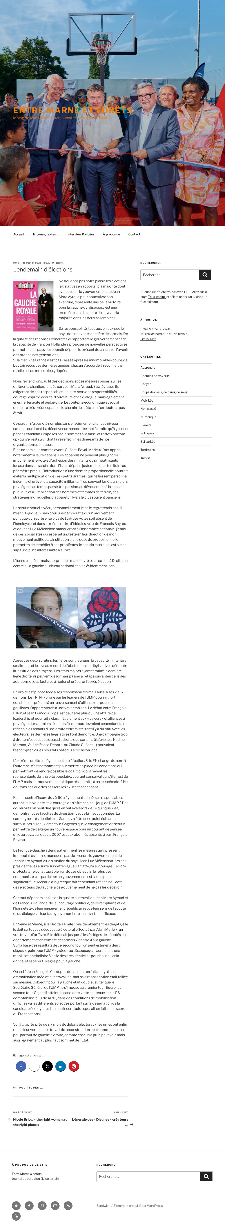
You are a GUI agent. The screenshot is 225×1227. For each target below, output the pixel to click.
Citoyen (145, 384)
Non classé (148, 408)
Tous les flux (157, 297)
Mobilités (146, 400)
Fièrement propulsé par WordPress (138, 1205)
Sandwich (103, 1205)
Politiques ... (31, 1087)
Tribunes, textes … (46, 234)
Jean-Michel (53, 263)
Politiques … (148, 433)
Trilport (145, 458)
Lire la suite (148, 339)
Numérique (148, 417)
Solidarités (147, 441)
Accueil (18, 234)
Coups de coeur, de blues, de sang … (165, 392)
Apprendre (147, 367)
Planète (145, 425)
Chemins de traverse (155, 376)
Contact (134, 234)
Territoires (147, 449)
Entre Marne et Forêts (73, 110)
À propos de (111, 234)
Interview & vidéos (80, 234)
